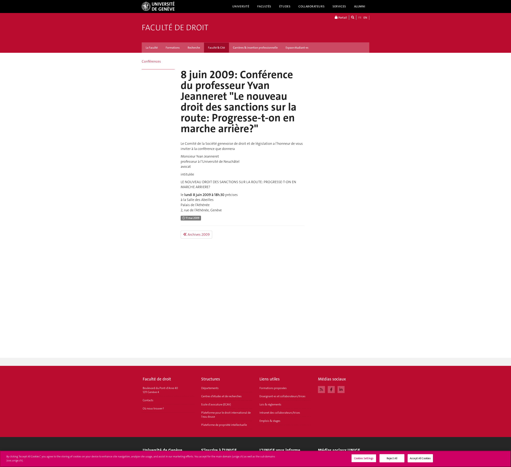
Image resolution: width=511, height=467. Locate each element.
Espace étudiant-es (297, 47)
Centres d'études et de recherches (221, 396)
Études (284, 6)
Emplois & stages (269, 421)
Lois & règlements (270, 404)
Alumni (359, 6)
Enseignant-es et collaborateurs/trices (282, 396)
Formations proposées (273, 388)
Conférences (151, 61)
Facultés (264, 6)
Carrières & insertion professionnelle (255, 47)
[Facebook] (331, 389)
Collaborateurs (311, 6)
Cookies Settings (363, 458)
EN (365, 18)
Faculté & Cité (216, 47)
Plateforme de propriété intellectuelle (224, 425)
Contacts (148, 400)
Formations (173, 47)
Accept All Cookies (420, 458)
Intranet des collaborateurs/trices (279, 412)
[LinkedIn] (341, 389)
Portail (342, 18)
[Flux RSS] (321, 389)
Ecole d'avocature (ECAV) (216, 404)
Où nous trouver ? (153, 408)
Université (241, 6)
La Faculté (152, 47)
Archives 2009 (198, 234)
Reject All (392, 458)
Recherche (194, 47)
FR (359, 18)
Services (339, 6)
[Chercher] (352, 17)
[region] (255, 459)
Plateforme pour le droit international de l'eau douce (226, 414)
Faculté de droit (175, 27)
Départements (210, 388)
